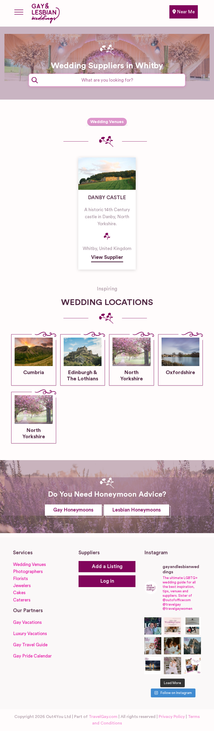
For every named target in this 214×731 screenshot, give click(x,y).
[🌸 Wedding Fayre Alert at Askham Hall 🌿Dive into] (172, 626)
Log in (107, 581)
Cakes (19, 592)
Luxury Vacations (30, 633)
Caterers (22, 600)
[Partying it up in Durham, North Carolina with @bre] (172, 665)
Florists (20, 578)
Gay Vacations (27, 622)
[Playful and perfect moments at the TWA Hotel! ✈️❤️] (192, 626)
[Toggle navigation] (19, 12)
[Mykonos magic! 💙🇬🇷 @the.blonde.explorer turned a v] (153, 645)
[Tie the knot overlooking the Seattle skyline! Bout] (192, 665)
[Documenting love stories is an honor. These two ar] (153, 626)
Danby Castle (107, 197)
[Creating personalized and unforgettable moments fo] (172, 645)
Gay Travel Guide (30, 645)
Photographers (28, 571)
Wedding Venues (107, 122)
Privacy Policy (172, 717)
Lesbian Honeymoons (136, 510)
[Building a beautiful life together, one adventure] (192, 645)
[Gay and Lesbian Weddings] (45, 12)
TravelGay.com (103, 717)
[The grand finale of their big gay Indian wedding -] (153, 665)
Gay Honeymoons (73, 510)
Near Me (185, 12)
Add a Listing (107, 566)
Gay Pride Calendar (32, 656)
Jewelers (22, 585)
